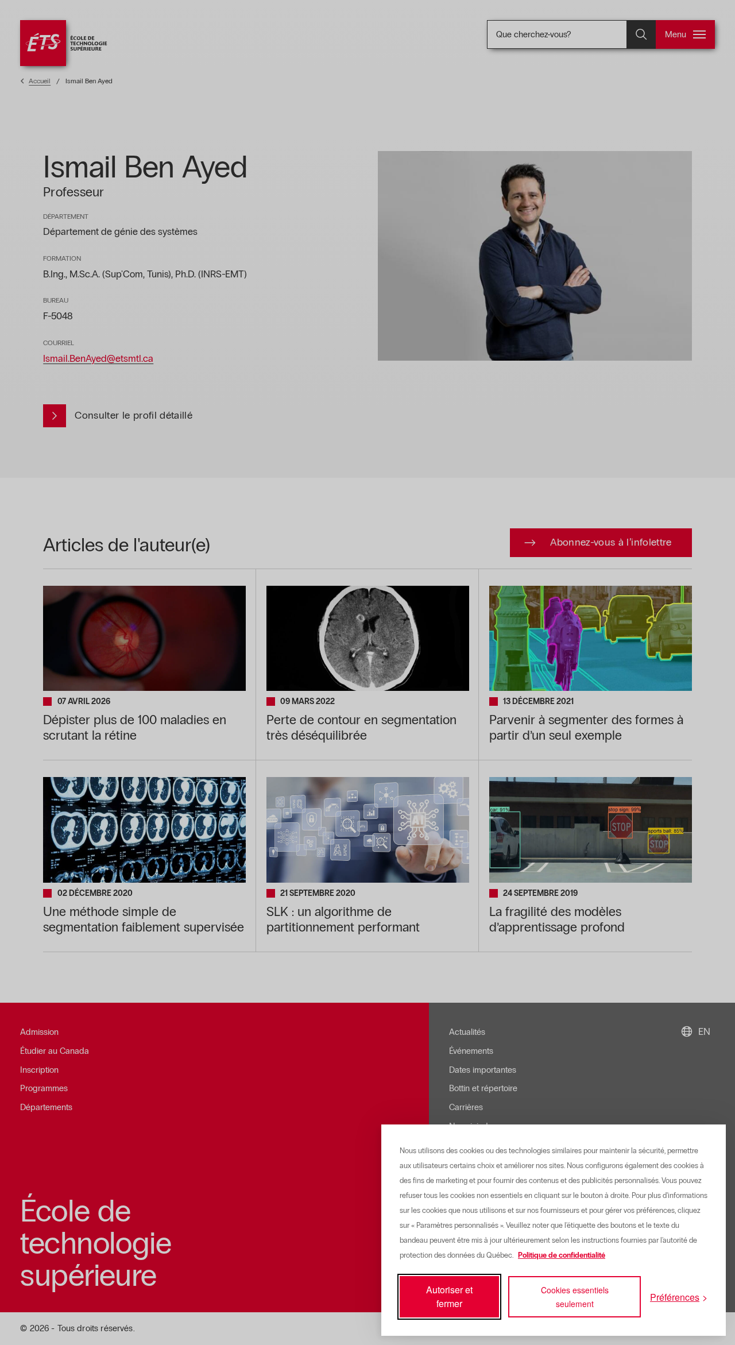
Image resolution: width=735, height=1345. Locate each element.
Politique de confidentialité (561, 1255)
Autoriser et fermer (449, 1296)
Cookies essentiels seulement (575, 1296)
